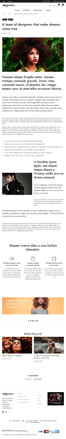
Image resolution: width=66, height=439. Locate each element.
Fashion (5, 19)
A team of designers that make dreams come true (46, 356)
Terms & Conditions (23, 399)
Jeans (9, 14)
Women (10, 19)
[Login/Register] (54, 5)
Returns (20, 394)
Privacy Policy (22, 396)
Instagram (9, 1)
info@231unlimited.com (58, 1)
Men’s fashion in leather (12, 355)
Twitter (3, 1)
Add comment (38, 379)
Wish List (39, 403)
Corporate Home (23, 402)
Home (3, 14)
